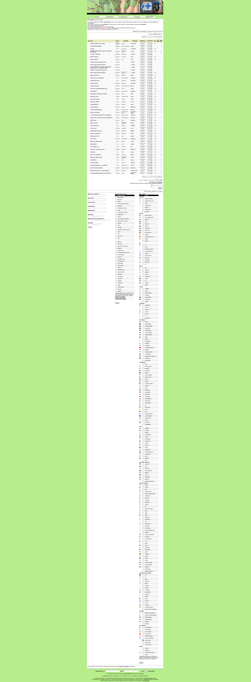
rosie (132, 128)
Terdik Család (134, 170)
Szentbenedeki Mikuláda (96, 109)
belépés (136, 676)
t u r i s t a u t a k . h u (125, 13)
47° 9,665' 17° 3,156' (150, 160)
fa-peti (132, 46)
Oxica (132, 99)
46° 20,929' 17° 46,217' (150, 128)
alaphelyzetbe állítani (124, 666)
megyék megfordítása (120, 297)
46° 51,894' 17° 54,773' (150, 104)
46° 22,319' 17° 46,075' (150, 170)
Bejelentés (142, 40)
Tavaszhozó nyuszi (94, 99)
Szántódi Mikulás (94, 104)
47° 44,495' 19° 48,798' (150, 102)
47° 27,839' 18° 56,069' (150, 125)
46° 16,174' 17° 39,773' (150, 115)
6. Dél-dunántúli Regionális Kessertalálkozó (100, 173)
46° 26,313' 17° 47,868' (150, 117)
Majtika (132, 130)
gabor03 (133, 109)
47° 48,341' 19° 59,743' (150, 141)
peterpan (133, 117)
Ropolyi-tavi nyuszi (94, 75)
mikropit (133, 162)
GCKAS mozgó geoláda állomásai (98, 62)
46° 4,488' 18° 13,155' (150, 59)
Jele (89, 40)
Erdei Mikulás (93, 91)
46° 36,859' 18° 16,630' (150, 99)
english (160, 13)
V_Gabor (133, 54)
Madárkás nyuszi (94, 96)
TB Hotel (92, 48)
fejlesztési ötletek (148, 678)
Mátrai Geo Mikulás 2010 (96, 157)
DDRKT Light (93, 120)
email (146, 676)
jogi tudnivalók (146, 680)
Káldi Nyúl (92, 152)
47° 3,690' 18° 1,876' (150, 139)
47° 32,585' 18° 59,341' (150, 83)
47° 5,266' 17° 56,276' (150, 149)
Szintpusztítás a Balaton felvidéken (98, 93)
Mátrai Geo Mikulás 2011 (96, 141)
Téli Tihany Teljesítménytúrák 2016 (98, 88)
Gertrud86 (133, 48)
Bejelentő (135, 40)
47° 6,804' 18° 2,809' (150, 168)
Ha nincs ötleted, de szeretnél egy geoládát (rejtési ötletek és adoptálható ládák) (100, 67)
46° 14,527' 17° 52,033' (150, 133)
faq (140, 676)
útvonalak (124, 676)
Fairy (132, 56)
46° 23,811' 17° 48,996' (150, 86)
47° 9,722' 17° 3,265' (150, 144)
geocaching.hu (128, 673)
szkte (132, 104)
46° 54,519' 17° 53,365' (150, 88)
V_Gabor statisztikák (95, 54)
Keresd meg (93, 138)
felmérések (116, 676)
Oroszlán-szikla (94, 83)
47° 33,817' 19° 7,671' (150, 57)
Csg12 (132, 51)
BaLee (132, 75)
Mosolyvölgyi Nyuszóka (96, 130)
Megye (117, 40)
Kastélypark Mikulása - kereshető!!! (98, 165)
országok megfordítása (120, 299)
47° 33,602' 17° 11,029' (150, 49)
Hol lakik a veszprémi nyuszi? (97, 149)
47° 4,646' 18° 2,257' (150, 91)
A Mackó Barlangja (94, 80)
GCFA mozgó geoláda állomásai (97, 64)
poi (131, 676)
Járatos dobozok (94, 59)
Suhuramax (133, 43)
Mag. (155, 40)
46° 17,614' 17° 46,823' (150, 155)
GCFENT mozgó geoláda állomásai (98, 70)
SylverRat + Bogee (133, 112)
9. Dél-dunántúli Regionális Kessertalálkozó (100, 115)
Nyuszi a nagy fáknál (95, 133)
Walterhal (133, 91)
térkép (109, 676)
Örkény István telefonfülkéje (97, 77)
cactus (132, 101)
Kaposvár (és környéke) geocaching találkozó (101, 117)
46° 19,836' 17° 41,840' (150, 110)
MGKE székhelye (94, 56)
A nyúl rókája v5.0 (94, 146)
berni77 (132, 165)
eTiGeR (132, 62)
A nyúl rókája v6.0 (94, 125)
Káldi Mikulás (93, 144)
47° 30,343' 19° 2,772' (150, 51)
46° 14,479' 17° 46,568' (150, 75)
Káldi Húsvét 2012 (94, 136)
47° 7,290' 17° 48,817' (150, 94)
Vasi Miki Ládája (94, 162)
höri (132, 146)
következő (159, 36)
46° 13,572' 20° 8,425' (150, 43)
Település (126, 40)
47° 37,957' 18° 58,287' (150, 80)
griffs (132, 93)
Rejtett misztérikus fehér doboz (97, 43)
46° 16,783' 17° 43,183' (150, 173)
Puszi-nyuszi (93, 128)
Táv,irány (158, 41)
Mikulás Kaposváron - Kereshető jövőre (99, 170)
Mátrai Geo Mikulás (95, 101)
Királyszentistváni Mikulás (96, 167)
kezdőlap (105, 676)
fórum (143, 676)
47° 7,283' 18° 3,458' (150, 107)
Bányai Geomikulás (95, 112)
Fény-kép (161, 41)
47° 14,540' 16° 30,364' (150, 162)
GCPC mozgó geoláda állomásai (98, 72)
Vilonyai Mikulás (94, 107)
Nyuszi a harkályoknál (95, 154)
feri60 (132, 88)
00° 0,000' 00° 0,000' (150, 46)
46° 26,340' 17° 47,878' (150, 96)
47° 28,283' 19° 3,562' (150, 73)
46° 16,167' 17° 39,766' (150, 112)
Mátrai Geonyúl (94, 122)
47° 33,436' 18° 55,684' (150, 78)
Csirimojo (133, 77)
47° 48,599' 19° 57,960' (150, 123)
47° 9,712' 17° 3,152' (150, 152)
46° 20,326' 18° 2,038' (150, 131)
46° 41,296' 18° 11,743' (150, 165)
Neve (91, 40)
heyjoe (132, 136)
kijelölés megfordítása (120, 296)
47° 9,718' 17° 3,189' (150, 136)
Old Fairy (133, 115)
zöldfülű (133, 125)
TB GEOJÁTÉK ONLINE (95, 46)
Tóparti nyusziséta (94, 85)
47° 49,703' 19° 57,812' (150, 157)
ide (99, 25)
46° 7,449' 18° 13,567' (150, 120)
